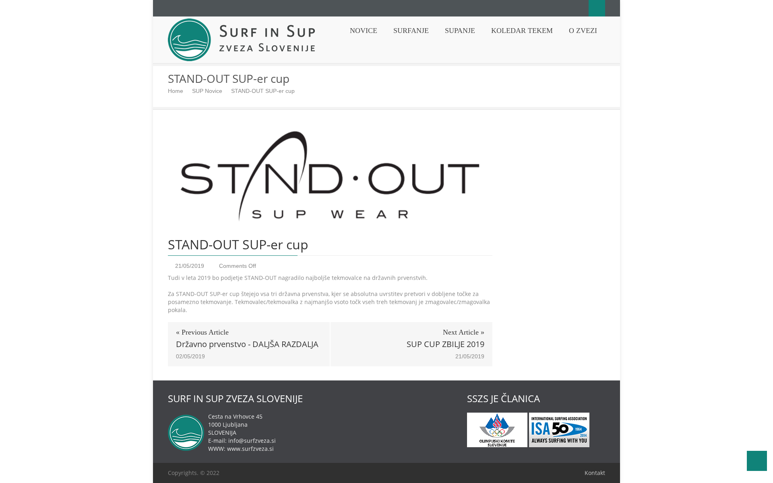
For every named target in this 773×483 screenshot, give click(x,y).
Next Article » (463, 332)
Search (597, 8)
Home (175, 91)
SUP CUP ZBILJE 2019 (445, 344)
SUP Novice (207, 91)
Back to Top (757, 461)
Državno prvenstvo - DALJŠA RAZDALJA (247, 344)
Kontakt (595, 473)
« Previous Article (202, 332)
